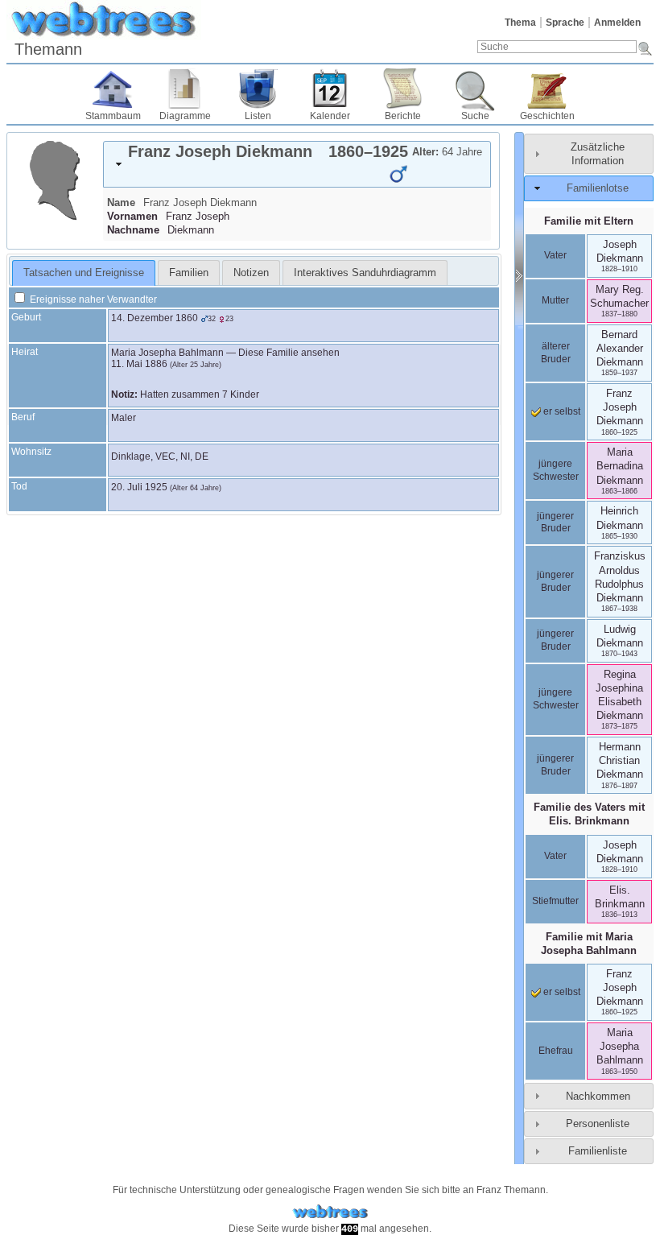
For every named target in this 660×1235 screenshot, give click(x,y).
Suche (475, 116)
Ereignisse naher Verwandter (92, 299)
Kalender (330, 116)
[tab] (297, 164)
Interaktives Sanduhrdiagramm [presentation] (365, 272)
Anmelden (617, 22)
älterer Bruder (556, 353)
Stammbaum (113, 116)
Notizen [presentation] (251, 272)
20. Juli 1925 (139, 487)
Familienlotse (598, 188)
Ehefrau (555, 1050)
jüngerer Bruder (555, 522)
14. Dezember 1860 (154, 318)
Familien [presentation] (188, 272)
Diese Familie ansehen (289, 352)
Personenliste (597, 1123)
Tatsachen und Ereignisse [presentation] (83, 272)
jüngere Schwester (556, 470)
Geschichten (547, 116)
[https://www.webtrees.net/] (330, 1212)
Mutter (555, 300)
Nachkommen (598, 1096)
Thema (520, 22)
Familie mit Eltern (588, 221)
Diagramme (185, 116)
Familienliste (597, 1151)
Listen (258, 116)
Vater (555, 255)
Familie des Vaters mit (589, 814)
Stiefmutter (555, 901)
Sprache (565, 22)
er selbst (560, 411)
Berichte (403, 116)
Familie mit (589, 943)
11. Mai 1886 (139, 364)
